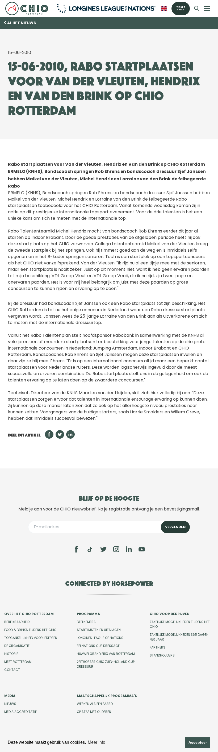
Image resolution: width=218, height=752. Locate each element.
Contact (12, 669)
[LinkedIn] (129, 549)
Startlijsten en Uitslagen (99, 630)
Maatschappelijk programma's (107, 695)
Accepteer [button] (197, 742)
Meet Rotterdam (18, 661)
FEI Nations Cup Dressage (98, 645)
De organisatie (17, 645)
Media (9, 695)
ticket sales (180, 8)
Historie (11, 653)
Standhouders (162, 655)
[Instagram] (116, 549)
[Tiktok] (90, 550)
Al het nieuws (21, 23)
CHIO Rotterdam (27, 8)
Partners (157, 647)
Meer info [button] (96, 742)
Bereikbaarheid (17, 622)
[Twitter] (103, 549)
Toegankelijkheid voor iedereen (30, 637)
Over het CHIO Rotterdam (29, 614)
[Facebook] (76, 549)
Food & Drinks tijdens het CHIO (30, 630)
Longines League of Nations (100, 637)
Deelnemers (86, 622)
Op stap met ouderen (94, 711)
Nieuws (10, 703)
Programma (88, 614)
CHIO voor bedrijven (170, 614)
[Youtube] (142, 549)
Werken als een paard (95, 703)
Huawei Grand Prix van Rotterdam (106, 653)
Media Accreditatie (20, 711)
